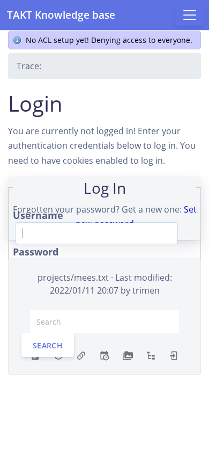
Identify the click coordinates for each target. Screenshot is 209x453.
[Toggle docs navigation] (190, 15)
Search (48, 345)
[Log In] (174, 355)
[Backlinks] (81, 355)
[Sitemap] (151, 355)
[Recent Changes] (104, 355)
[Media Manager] (128, 355)
